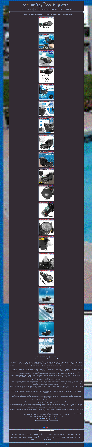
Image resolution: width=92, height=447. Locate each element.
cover (45, 439)
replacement (29, 434)
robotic (41, 440)
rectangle (56, 434)
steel (38, 439)
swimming (72, 434)
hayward (15, 434)
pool (40, 436)
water (20, 434)
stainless (47, 434)
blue (66, 434)
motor (33, 439)
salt (61, 434)
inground (74, 437)
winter (50, 439)
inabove (24, 434)
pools (55, 439)
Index (46, 444)
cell (63, 434)
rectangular (57, 437)
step (32, 434)
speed (50, 434)
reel (43, 434)
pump (63, 437)
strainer (47, 437)
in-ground (38, 434)
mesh (54, 437)
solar (30, 437)
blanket (20, 437)
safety (35, 437)
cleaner (25, 437)
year (80, 434)
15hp (68, 437)
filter (80, 437)
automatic (60, 439)
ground (14, 437)
